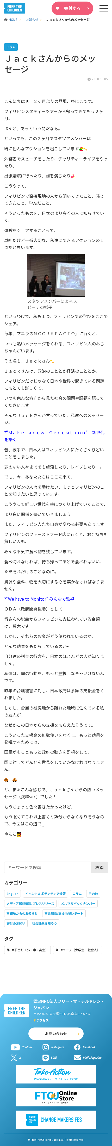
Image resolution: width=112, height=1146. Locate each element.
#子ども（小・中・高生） (30, 950)
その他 (93, 893)
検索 (99, 867)
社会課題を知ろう (44, 923)
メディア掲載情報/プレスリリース (30, 903)
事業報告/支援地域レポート (64, 913)
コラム (77, 893)
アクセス (42, 1020)
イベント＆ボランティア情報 (45, 893)
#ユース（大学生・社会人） (80, 950)
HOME (13, 19)
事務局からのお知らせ (22, 913)
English (12, 893)
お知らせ (32, 19)
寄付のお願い (16, 923)
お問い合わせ (56, 1033)
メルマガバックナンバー (78, 903)
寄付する (72, 8)
